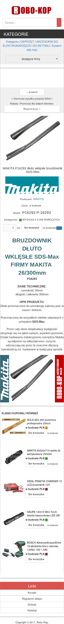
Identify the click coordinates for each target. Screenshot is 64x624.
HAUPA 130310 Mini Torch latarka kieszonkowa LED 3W (43, 513)
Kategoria (12, 42)
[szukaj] (59, 22)
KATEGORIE (16, 34)
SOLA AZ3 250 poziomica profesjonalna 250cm (41, 421)
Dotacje (32, 604)
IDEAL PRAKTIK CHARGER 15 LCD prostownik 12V (44, 482)
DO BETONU (41, 46)
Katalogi (32, 610)
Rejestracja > (32, 108)
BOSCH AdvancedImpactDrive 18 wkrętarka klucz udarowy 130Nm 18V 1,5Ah (44, 546)
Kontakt (32, 592)
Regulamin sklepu (32, 598)
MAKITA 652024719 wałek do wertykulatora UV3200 (43, 452)
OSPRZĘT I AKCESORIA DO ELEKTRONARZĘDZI (30, 44)
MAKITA (38, 199)
